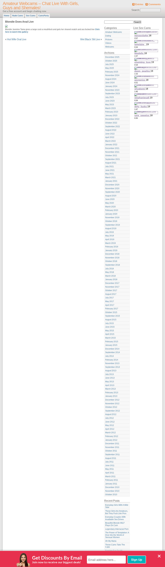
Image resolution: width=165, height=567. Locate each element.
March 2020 (110, 207)
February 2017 (111, 309)
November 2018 (112, 258)
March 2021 (110, 177)
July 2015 (109, 323)
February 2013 (111, 392)
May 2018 (109, 272)
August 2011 (110, 458)
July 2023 (109, 97)
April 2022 (109, 137)
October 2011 (111, 451)
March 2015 (110, 338)
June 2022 (110, 134)
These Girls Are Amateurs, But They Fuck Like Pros (116, 512)
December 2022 (112, 119)
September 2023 (112, 93)
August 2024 (110, 79)
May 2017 (109, 301)
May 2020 (109, 203)
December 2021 (112, 148)
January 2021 (111, 181)
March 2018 (110, 276)
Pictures (108, 39)
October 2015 (111, 312)
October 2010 (111, 494)
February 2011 (111, 480)
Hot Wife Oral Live (16, 39)
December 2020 (112, 185)
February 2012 (111, 436)
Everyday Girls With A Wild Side (116, 506)
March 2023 (110, 108)
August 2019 (110, 228)
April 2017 (109, 305)
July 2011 (109, 462)
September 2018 (112, 265)
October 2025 (111, 61)
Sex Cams (30, 16)
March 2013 (110, 389)
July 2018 (109, 269)
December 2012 (112, 400)
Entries (139, 4)
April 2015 (109, 334)
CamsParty (43, 16)
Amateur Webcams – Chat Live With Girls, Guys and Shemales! (41, 5)
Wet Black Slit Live (90, 39)
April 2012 (109, 429)
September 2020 (112, 192)
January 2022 (111, 144)
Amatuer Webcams (113, 32)
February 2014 (111, 360)
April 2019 (109, 239)
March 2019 (110, 243)
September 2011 (112, 454)
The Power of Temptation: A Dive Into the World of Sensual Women (117, 535)
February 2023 (111, 112)
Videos (108, 43)
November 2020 (112, 188)
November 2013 (112, 363)
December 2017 (112, 283)
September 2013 (112, 367)
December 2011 (112, 443)
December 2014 (112, 349)
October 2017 (111, 290)
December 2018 (112, 254)
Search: (135, 10)
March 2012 (110, 432)
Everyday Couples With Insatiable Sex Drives (115, 518)
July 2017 (109, 298)
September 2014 (112, 352)
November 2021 (112, 152)
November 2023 (112, 90)
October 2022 (111, 123)
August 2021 (110, 163)
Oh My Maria (110, 541)
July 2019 (109, 232)
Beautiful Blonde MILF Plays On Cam (115, 524)
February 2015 (111, 341)
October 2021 (111, 155)
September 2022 (112, 126)
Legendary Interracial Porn (117, 529)
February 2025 (111, 72)
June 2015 (110, 327)
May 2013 (109, 381)
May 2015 (109, 330)
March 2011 (110, 476)
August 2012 (110, 414)
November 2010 (112, 491)
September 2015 (112, 316)
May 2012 (109, 425)
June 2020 (110, 199)
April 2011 (109, 473)
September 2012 (112, 411)
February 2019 (111, 247)
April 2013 (109, 385)
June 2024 (110, 82)
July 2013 (109, 374)
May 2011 (109, 469)
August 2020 (110, 196)
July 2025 (109, 64)
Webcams (109, 47)
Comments (154, 4)
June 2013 (110, 378)
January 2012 (111, 440)
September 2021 (112, 159)
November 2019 (112, 217)
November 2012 (112, 403)
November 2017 (112, 287)
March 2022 (110, 141)
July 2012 (109, 418)
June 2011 (109, 465)
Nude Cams (17, 16)
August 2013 (110, 371)
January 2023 (111, 115)
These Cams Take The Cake (115, 546)
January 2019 (111, 250)
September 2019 (112, 225)
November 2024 (112, 75)
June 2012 (110, 422)
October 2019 (111, 221)
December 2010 (112, 487)
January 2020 (111, 214)
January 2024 (111, 86)
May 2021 (109, 174)
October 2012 (111, 407)
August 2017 (110, 294)
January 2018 (111, 279)
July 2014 (109, 356)
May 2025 (109, 68)
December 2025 (112, 57)
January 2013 (111, 396)
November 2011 (112, 447)
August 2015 (110, 320)
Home (6, 16)
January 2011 (111, 484)
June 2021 (110, 170)
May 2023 (109, 104)
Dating (108, 36)
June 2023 (110, 101)
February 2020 (111, 210)
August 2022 (110, 130)
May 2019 (109, 236)
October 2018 (111, 261)
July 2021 (109, 166)
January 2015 (111, 345)
